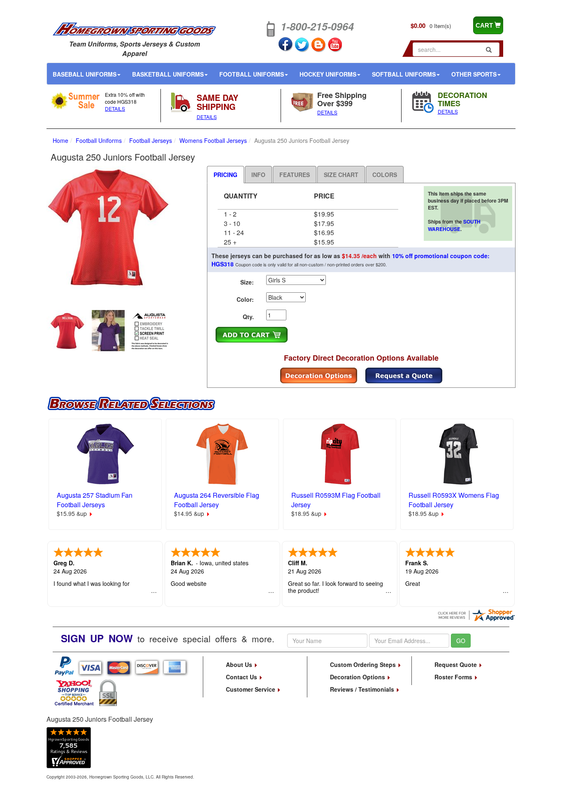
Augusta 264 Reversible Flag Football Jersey (216, 499)
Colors (384, 174)
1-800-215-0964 (317, 26)
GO (460, 640)
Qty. (248, 316)
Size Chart (341, 174)
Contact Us (242, 677)
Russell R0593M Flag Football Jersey (336, 499)
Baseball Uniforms (84, 74)
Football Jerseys (150, 140)
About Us (240, 664)
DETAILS (115, 108)
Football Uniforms (251, 74)
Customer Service (251, 689)
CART (485, 25)
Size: (247, 282)
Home (60, 140)
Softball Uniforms (404, 74)
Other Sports (474, 74)
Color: (245, 299)
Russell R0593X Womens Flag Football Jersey (454, 499)
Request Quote (456, 664)
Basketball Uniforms (168, 74)
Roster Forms (454, 677)
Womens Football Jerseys (213, 140)
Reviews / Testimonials (363, 689)
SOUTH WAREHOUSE (454, 225)
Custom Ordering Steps (363, 664)
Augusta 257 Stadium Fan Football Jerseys (94, 499)
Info (258, 174)
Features (294, 174)
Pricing (225, 174)
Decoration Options (358, 677)
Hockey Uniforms (328, 74)
